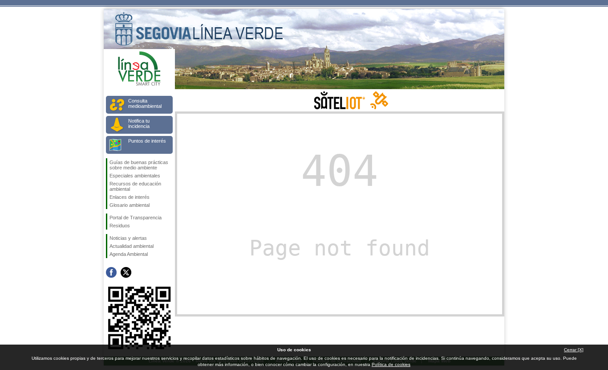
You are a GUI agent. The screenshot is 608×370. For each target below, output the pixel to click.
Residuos (119, 225)
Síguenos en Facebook (111, 272)
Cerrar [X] (574, 349)
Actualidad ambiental (131, 246)
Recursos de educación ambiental (135, 186)
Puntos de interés (147, 141)
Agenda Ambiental (128, 254)
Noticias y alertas (128, 238)
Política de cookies (391, 364)
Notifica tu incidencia (139, 123)
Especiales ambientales (134, 175)
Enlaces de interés (129, 197)
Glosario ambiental (129, 205)
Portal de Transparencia (135, 217)
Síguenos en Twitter (126, 272)
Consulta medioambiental (145, 103)
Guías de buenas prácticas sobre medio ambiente (138, 165)
